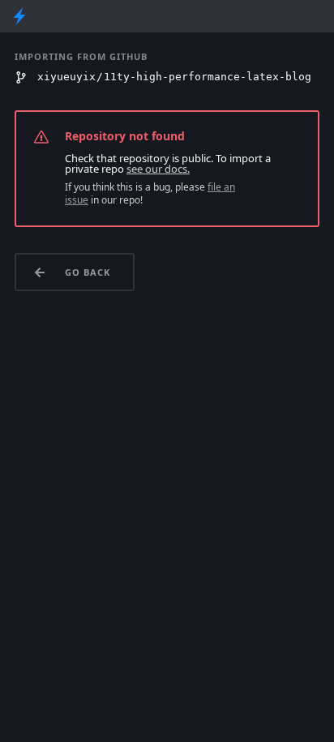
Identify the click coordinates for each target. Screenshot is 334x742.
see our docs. (158, 168)
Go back (87, 272)
